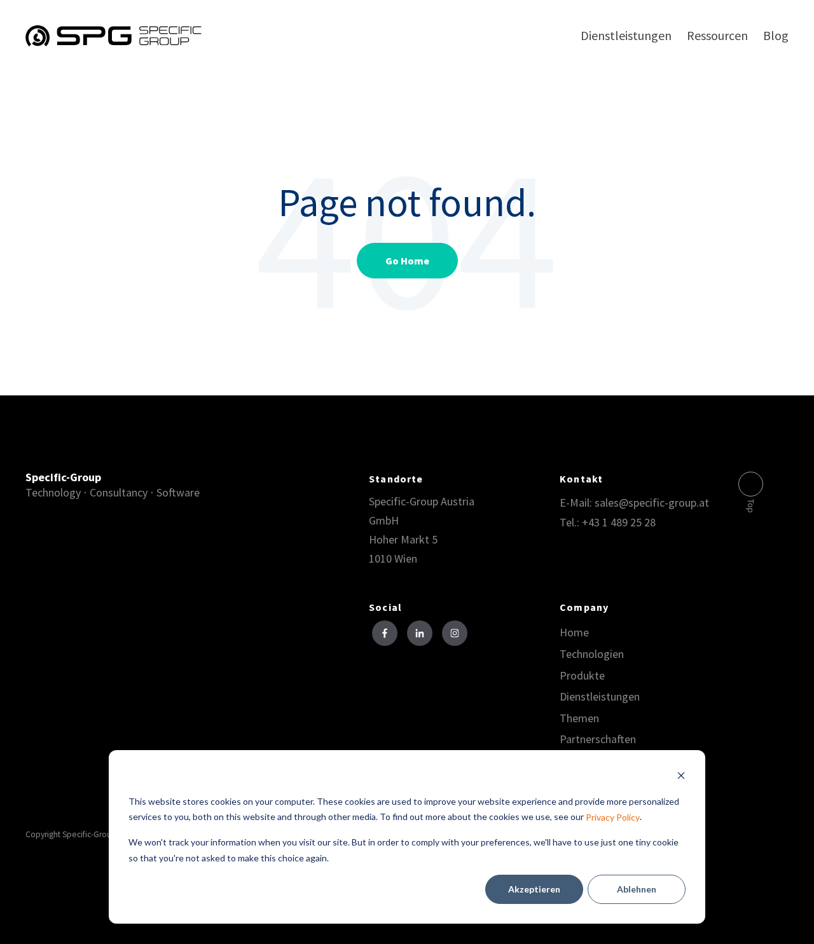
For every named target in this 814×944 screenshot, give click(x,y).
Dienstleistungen (600, 696)
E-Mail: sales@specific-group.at (634, 502)
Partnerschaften (598, 739)
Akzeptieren (534, 889)
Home (574, 632)
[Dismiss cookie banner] (681, 777)
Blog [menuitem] (776, 35)
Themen (579, 718)
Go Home (407, 260)
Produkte (582, 675)
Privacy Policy (613, 817)
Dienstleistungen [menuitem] (626, 35)
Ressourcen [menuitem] (717, 35)
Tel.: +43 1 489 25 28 (608, 522)
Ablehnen (636, 889)
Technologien (592, 654)
